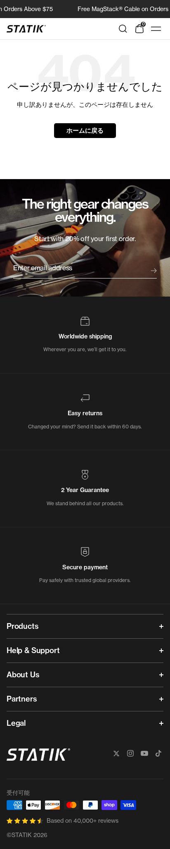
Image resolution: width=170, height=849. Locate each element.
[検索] (123, 28)
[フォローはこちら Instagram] (130, 753)
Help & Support (33, 650)
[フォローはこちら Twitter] (116, 753)
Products (23, 626)
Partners (22, 699)
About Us (23, 674)
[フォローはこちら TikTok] (158, 753)
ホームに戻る (84, 130)
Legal (16, 723)
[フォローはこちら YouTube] (144, 753)
